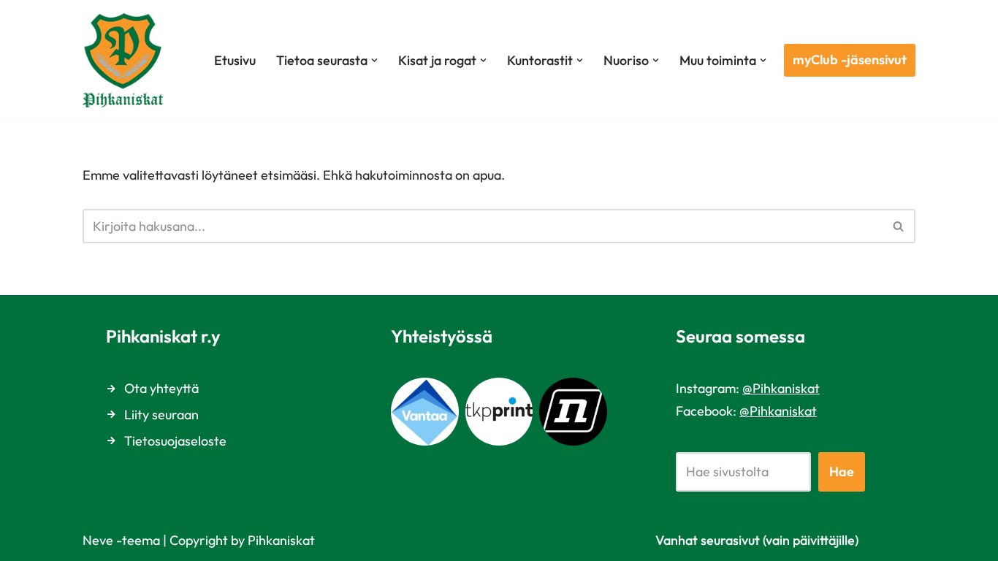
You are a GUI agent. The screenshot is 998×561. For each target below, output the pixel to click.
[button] (374, 60)
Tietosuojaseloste (175, 440)
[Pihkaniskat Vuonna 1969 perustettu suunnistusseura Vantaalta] (126, 60)
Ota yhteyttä (161, 388)
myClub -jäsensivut (850, 59)
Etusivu (235, 60)
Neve (98, 540)
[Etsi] (899, 226)
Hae (841, 471)
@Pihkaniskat (781, 388)
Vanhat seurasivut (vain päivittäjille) (756, 540)
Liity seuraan (161, 414)
